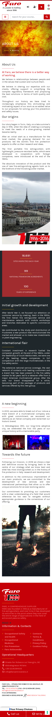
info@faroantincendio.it (16, 672)
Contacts (37, 633)
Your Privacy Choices (21, 709)
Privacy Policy (39, 643)
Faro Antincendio (13, 649)
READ (5, 623)
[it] (48, 8)
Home (6, 50)
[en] (48, 5)
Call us (14, 713)
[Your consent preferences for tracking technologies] (47, 712)
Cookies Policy (40, 646)
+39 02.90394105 (13, 668)
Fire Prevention (12, 646)
